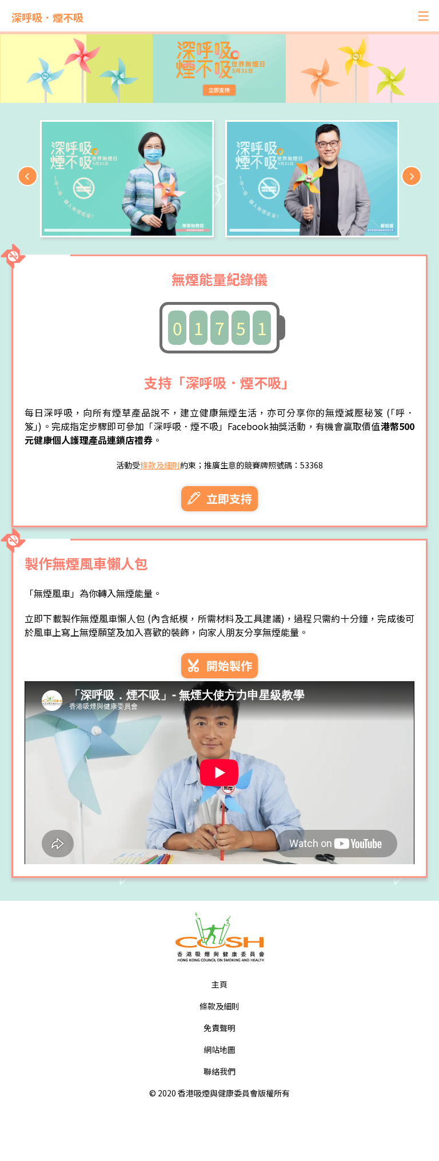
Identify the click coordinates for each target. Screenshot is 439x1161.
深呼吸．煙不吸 (47, 17)
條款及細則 (160, 465)
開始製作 (227, 665)
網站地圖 (219, 1049)
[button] (411, 176)
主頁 (219, 984)
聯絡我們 (219, 1071)
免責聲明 (219, 1027)
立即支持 (227, 498)
